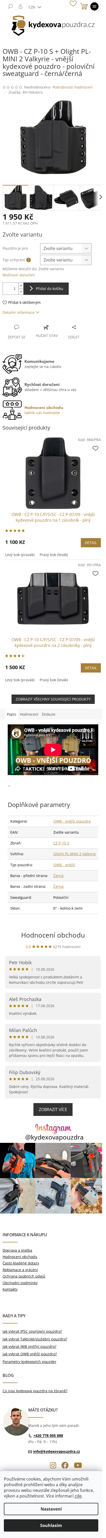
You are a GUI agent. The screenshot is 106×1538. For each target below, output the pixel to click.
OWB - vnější (64, 864)
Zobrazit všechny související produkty (53, 699)
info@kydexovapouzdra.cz (56, 1451)
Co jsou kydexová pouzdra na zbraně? (35, 1390)
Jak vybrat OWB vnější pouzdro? (30, 1353)
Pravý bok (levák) (54, 554)
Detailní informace (18, 312)
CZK (32, 7)
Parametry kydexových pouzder (29, 1361)
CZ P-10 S (61, 843)
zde (78, 1496)
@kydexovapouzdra (54, 1137)
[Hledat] (10, 6)
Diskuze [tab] (48, 714)
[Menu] (94, 6)
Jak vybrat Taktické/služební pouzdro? (35, 1339)
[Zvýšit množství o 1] (20, 286)
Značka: (25, 92)
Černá (58, 875)
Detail (91, 542)
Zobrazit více (53, 1109)
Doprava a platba (17, 1250)
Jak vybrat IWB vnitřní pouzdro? (29, 1346)
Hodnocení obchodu (53, 935)
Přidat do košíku (49, 288)
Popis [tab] (11, 714)
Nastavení (51, 1509)
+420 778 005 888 (48, 1435)
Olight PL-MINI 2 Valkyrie (74, 853)
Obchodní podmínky (20, 1282)
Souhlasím (51, 1525)
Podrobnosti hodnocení (72, 87)
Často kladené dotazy (21, 1263)
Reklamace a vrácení (20, 1269)
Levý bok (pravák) (19, 554)
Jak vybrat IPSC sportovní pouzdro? (32, 1331)
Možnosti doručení (19, 274)
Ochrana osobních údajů (24, 1276)
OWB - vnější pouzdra (72, 821)
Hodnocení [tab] (29, 714)
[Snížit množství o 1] (20, 292)
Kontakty (10, 1289)
